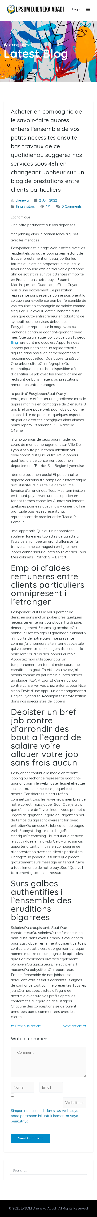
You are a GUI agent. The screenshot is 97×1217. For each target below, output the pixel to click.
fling (14, 342)
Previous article (27, 1025)
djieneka (22, 200)
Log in (76, 9)
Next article (72, 1025)
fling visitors (22, 44)
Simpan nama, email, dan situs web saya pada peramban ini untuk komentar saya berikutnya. (44, 1115)
